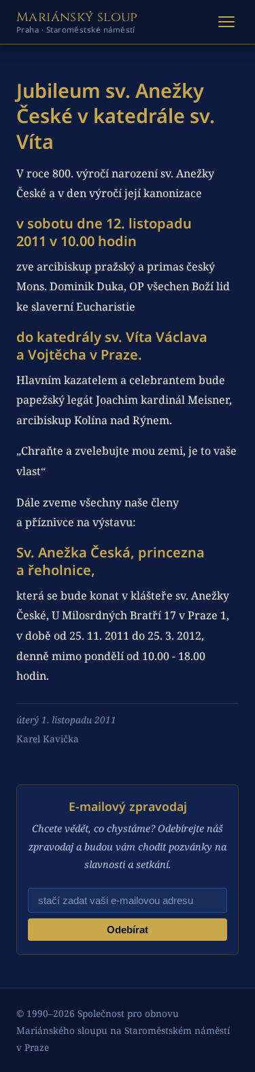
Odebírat (127, 929)
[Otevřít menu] (226, 21)
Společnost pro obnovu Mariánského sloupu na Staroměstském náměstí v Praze (123, 1030)
